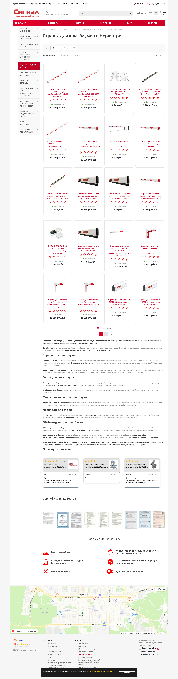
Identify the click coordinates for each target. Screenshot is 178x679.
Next (166, 473)
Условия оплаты (54, 649)
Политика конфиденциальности (60, 663)
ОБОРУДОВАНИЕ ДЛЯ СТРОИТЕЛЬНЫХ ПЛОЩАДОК (26, 92)
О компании (79, 23)
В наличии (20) (69, 48)
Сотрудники (106, 23)
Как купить (53, 23)
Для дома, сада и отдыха (88, 649)
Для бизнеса (83, 643)
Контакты (152, 23)
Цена (55, 48)
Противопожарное (85, 657)
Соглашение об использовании (100, 671)
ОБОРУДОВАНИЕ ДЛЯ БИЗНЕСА (26, 30)
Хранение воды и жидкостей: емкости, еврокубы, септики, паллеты (89, 662)
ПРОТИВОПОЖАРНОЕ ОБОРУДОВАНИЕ (28, 74)
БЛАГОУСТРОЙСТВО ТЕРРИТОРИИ (28, 38)
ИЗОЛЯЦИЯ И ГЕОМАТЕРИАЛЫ (26, 131)
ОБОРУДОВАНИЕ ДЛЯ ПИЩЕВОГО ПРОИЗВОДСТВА (26, 103)
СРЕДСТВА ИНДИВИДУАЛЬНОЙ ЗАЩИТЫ (28, 114)
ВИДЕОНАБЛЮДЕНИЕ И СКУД (28, 66)
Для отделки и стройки (87, 667)
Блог (129, 23)
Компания (47, 640)
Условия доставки (54, 651)
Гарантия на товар (54, 654)
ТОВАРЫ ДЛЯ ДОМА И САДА (28, 45)
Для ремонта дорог (85, 651)
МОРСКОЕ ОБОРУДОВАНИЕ (26, 123)
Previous (41, 473)
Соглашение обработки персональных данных (56, 666)
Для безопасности (85, 654)
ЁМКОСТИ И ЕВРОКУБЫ (24, 82)
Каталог (22, 23)
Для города (82, 646)
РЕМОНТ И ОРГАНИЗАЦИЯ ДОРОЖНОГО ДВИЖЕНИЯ (25, 55)
